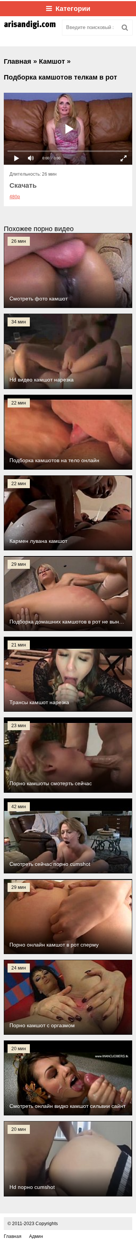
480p (14, 196)
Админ (36, 1236)
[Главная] (30, 27)
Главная (13, 1236)
